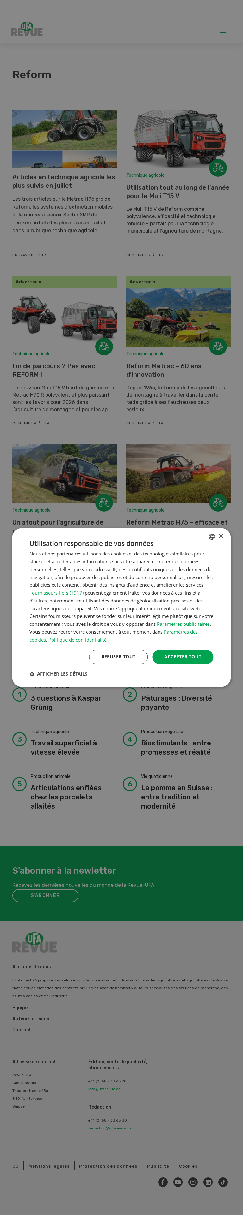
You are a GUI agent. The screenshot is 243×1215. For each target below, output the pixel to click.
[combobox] (212, 536)
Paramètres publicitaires (183, 624)
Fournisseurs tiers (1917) (56, 593)
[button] (58, 674)
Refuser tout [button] (119, 657)
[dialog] (121, 607)
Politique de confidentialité (77, 640)
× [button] (220, 536)
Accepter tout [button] (182, 657)
